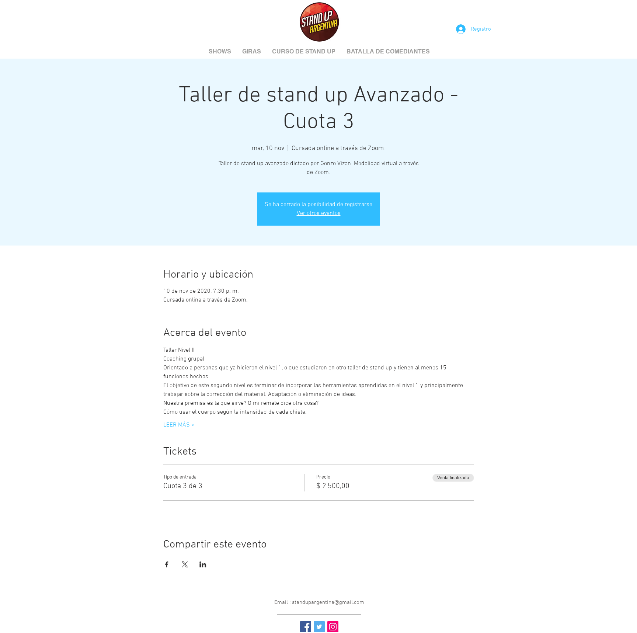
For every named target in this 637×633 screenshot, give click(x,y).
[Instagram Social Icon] (332, 626)
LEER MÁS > (179, 425)
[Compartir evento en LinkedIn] (202, 564)
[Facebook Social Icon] (305, 626)
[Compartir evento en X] (184, 564)
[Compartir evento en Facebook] (166, 564)
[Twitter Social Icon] (319, 626)
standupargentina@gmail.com (328, 602)
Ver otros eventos (319, 213)
